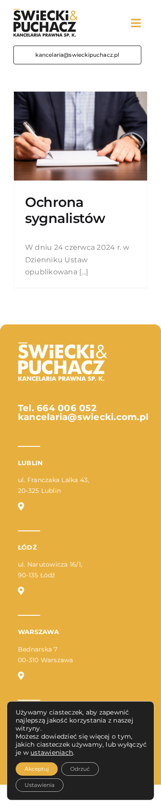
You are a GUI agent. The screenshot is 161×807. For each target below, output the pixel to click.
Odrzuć (80, 768)
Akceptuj (37, 768)
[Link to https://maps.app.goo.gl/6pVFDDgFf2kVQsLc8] (21, 591)
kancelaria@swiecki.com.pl (83, 417)
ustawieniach (51, 752)
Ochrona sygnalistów (65, 210)
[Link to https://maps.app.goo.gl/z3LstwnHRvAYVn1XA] (21, 676)
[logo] (45, 12)
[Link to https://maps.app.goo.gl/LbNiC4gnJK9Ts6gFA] (21, 506)
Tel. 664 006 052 (57, 408)
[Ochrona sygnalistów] (80, 136)
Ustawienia (40, 785)
